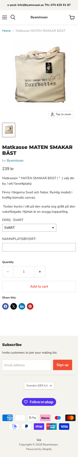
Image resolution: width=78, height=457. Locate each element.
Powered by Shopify (39, 449)
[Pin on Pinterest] (30, 306)
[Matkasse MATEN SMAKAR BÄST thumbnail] (8, 130)
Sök (39, 440)
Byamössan (15, 160)
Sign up (63, 365)
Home (6, 31)
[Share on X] (13, 306)
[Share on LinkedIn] (22, 306)
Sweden (37, 386)
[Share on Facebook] (5, 306)
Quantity (8, 262)
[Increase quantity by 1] (40, 271)
